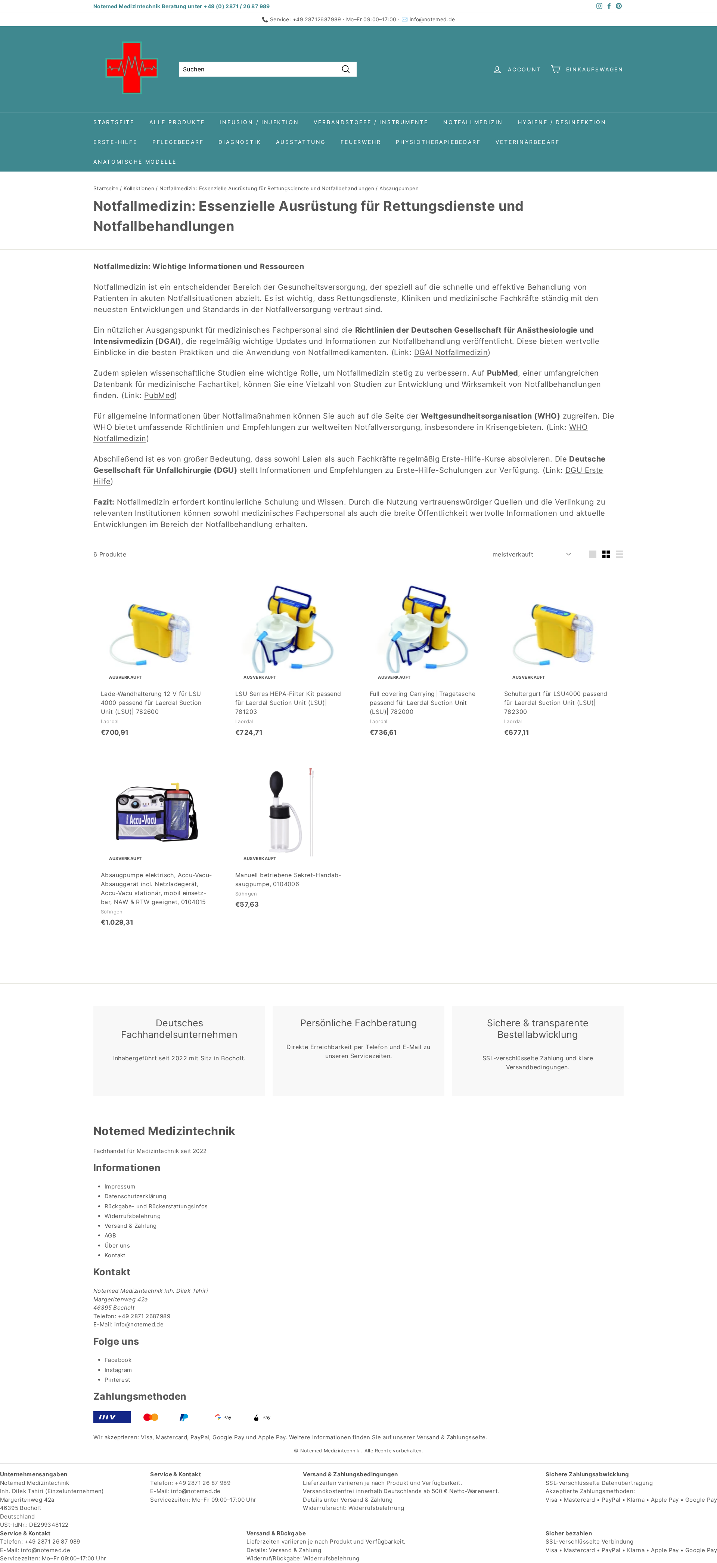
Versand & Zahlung (131, 1225)
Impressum (120, 1186)
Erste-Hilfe (115, 142)
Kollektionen (139, 188)
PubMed (159, 395)
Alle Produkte (177, 122)
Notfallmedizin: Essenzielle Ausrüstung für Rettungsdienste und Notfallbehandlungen (266, 188)
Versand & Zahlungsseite (451, 1437)
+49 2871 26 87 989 (202, 1482)
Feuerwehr (361, 142)
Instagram (118, 1370)
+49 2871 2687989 (144, 1316)
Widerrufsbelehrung (133, 1216)
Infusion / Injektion (259, 122)
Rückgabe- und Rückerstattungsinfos (156, 1206)
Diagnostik (239, 142)
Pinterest (117, 1379)
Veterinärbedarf (527, 142)
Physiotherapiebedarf (438, 142)
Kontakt (115, 1255)
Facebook (118, 1359)
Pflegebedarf (178, 142)
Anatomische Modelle (135, 161)
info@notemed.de (432, 19)
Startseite (113, 122)
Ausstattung (301, 142)
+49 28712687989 (317, 19)
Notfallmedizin (473, 122)
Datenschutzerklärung (135, 1196)
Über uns (117, 1245)
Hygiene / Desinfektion (562, 122)
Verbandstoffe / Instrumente (371, 122)
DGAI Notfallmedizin (451, 352)
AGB (110, 1235)
